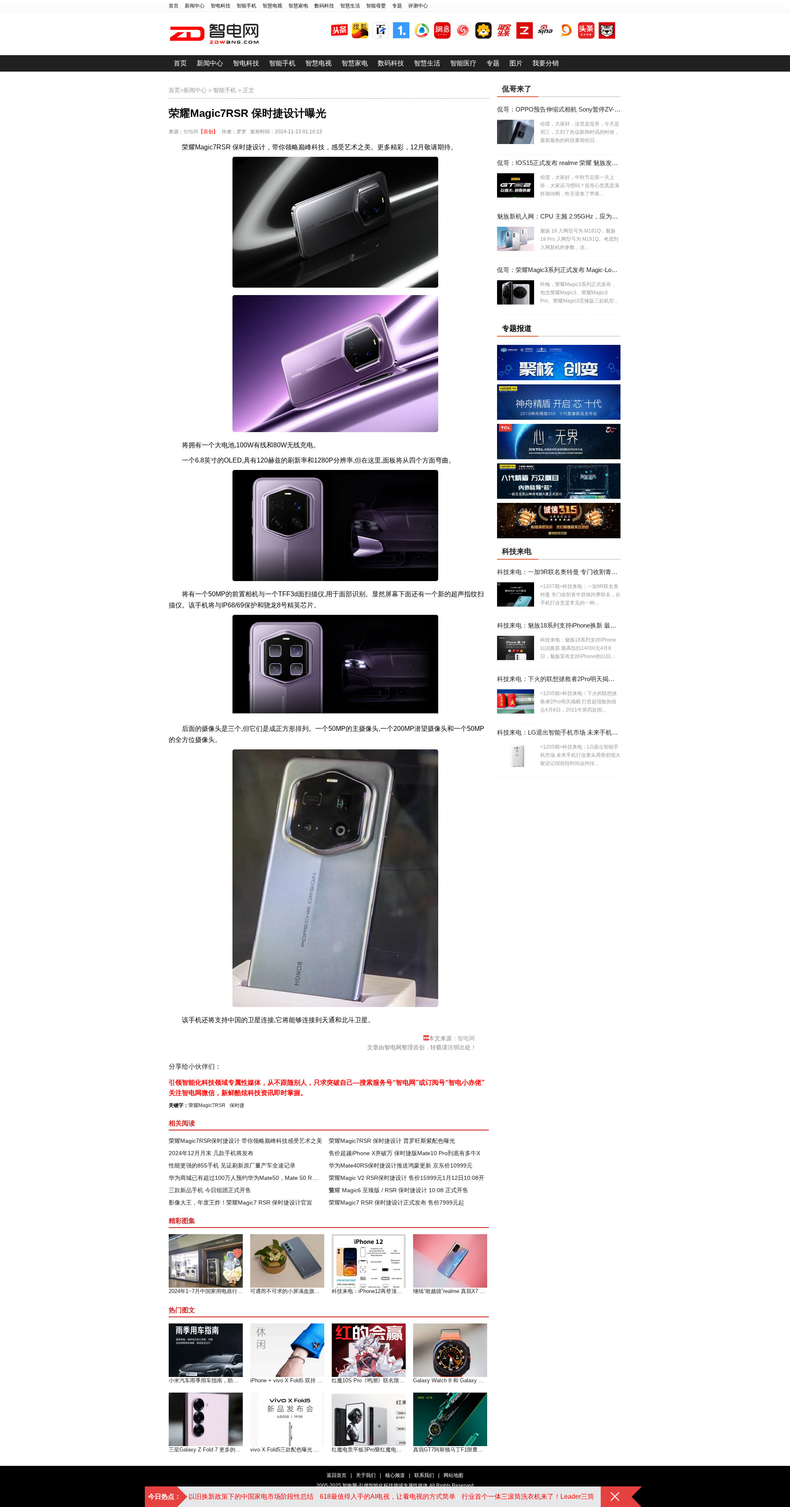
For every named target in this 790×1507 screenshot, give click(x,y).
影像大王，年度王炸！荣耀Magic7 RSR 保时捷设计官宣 (240, 1202)
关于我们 (366, 1475)
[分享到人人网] (279, 1066)
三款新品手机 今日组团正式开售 (210, 1190)
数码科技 (324, 6)
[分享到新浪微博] (249, 1066)
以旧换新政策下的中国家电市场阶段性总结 (251, 1496)
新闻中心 (194, 6)
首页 (174, 6)
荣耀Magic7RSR (206, 1105)
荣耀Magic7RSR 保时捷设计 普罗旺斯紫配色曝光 (392, 1140)
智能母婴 (376, 6)
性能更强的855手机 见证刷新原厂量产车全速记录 (232, 1165)
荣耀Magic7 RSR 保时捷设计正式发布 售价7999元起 (396, 1202)
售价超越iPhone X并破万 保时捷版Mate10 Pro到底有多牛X (404, 1153)
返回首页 (336, 1475)
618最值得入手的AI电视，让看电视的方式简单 (387, 1496)
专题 (397, 6)
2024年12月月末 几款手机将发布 (211, 1153)
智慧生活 (350, 6)
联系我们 (424, 1475)
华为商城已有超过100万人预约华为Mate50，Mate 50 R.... (243, 1177)
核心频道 (395, 1475)
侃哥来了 (517, 89)
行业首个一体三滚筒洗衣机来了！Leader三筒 (528, 1496)
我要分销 (545, 63)
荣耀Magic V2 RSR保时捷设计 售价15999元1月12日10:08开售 (406, 1179)
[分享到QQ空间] (234, 1066)
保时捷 (237, 1105)
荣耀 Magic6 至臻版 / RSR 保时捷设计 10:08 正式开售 (398, 1190)
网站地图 (453, 1475)
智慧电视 (272, 6)
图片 (516, 63)
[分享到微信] (294, 1066)
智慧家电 (298, 6)
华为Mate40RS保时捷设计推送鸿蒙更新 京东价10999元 (400, 1165)
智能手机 (246, 6)
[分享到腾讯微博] (264, 1066)
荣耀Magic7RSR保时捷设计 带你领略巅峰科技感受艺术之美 (245, 1140)
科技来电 (517, 551)
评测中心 (418, 6)
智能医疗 (463, 63)
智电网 (191, 132)
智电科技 (220, 6)
